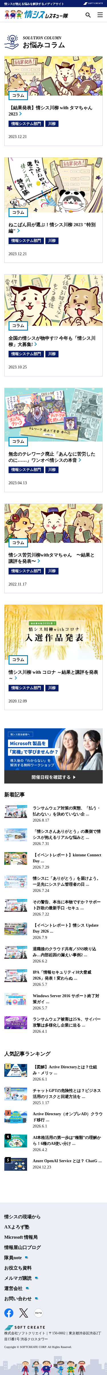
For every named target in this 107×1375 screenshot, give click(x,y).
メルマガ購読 (18, 1278)
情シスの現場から (22, 1216)
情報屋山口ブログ (22, 1247)
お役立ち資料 (18, 1267)
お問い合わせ (18, 1298)
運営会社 (13, 1288)
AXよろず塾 (16, 1226)
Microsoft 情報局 (21, 1237)
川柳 (52, 123)
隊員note (13, 1257)
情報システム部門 (26, 123)
